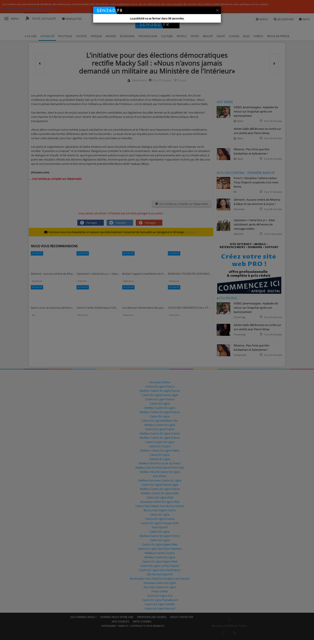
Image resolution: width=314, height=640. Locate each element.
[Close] (217, 10)
